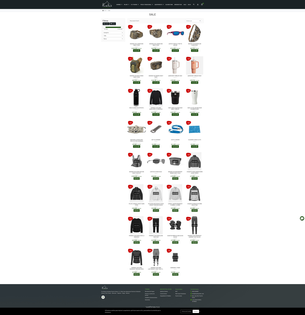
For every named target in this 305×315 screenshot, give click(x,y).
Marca (105, 38)
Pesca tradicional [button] (146, 4)
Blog (189, 4)
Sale (185, 4)
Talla (105, 35)
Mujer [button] (126, 4)
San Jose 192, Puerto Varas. (197, 296)
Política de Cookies (186, 311)
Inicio (105, 10)
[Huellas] (108, 4)
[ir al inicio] (104, 287)
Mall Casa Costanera (180, 293)
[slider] (104, 27)
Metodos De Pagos (149, 291)
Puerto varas (178, 295)
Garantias (147, 299)
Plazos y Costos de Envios (150, 294)
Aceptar (196, 311)
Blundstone (169, 4)
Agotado (136, 178)
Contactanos (163, 293)
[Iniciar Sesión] (198, 4)
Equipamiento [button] (158, 4)
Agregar (136, 50)
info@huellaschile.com (198, 293)
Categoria (106, 32)
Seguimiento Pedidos (165, 295)
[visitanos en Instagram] (103, 297)
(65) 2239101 (195, 291)
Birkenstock (178, 4)
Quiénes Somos (164, 291)
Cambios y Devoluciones (151, 297)
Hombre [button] (118, 4)
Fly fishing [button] (134, 4)
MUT (176, 291)
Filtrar (113, 23)
